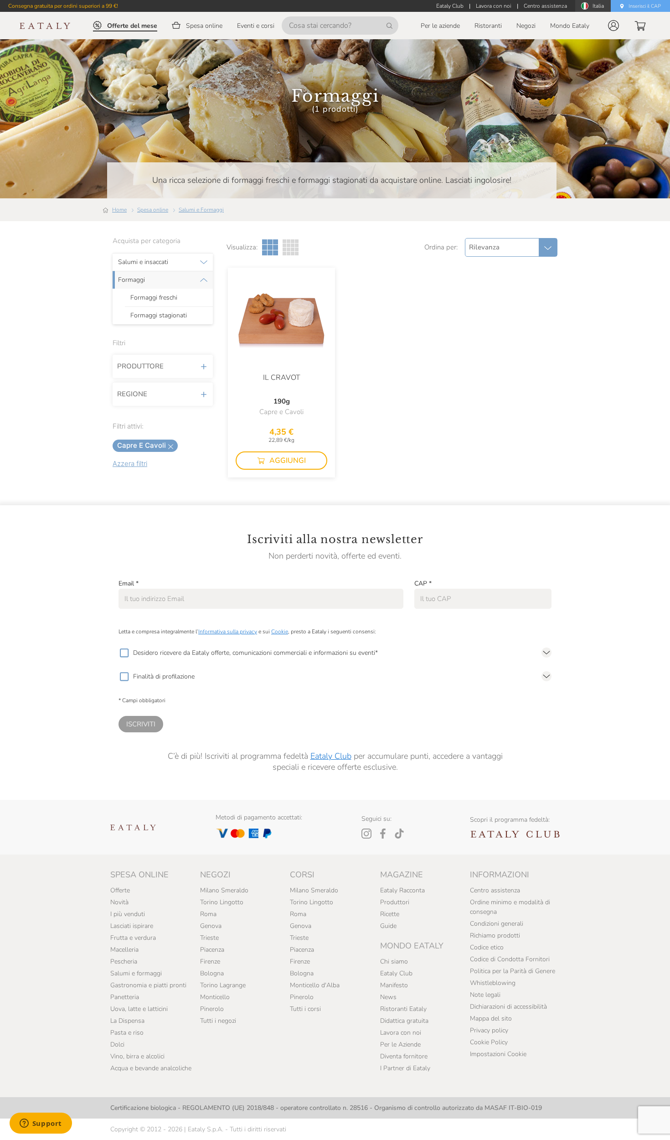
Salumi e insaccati (143, 262)
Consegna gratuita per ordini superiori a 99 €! (63, 6)
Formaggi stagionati (158, 315)
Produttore (140, 366)
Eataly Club (330, 756)
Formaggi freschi (153, 298)
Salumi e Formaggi (201, 209)
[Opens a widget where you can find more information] (40, 1124)
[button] (613, 25)
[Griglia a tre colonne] (270, 247)
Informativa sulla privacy (227, 631)
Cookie (279, 631)
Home (119, 209)
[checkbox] (124, 653)
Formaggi (131, 280)
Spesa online (152, 209)
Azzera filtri (130, 463)
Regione (132, 394)
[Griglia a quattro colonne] (291, 247)
